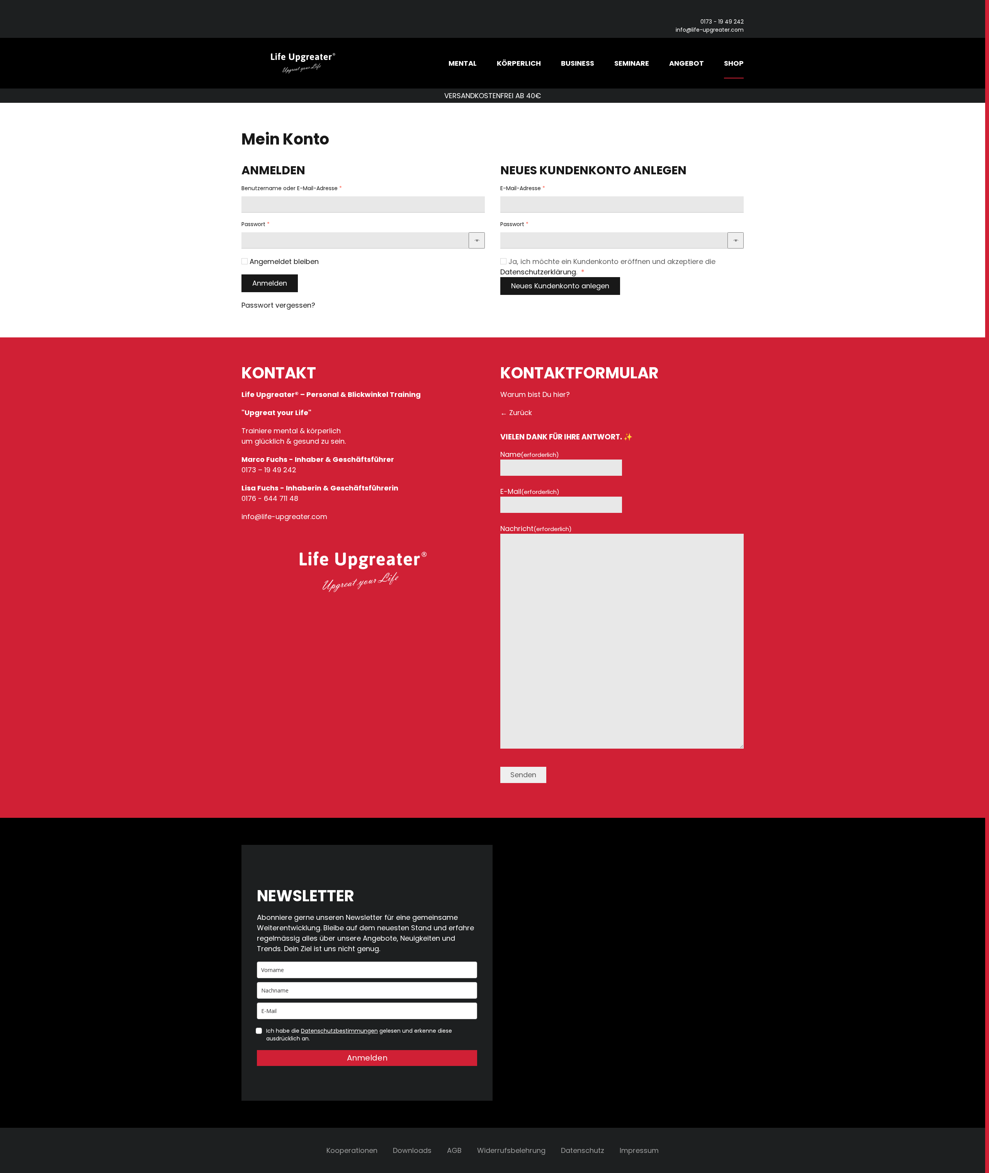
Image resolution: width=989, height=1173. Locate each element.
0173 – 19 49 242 (268, 470)
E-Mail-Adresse (537, 188)
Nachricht (536, 528)
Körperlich (519, 63)
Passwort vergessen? (278, 305)
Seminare (631, 63)
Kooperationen (351, 1150)
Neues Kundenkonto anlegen (560, 286)
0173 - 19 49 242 (722, 22)
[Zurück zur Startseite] (303, 63)
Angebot (686, 63)
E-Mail (529, 491)
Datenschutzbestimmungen (339, 1031)
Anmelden (269, 283)
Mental (463, 63)
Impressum (639, 1150)
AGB (454, 1150)
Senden (523, 775)
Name (529, 454)
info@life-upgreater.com (710, 30)
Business (577, 63)
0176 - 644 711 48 (269, 498)
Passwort (270, 224)
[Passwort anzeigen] (477, 240)
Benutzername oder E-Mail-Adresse (306, 188)
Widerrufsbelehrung (511, 1150)
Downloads (412, 1150)
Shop (734, 63)
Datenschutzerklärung (538, 272)
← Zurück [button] (516, 412)
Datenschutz (582, 1150)
